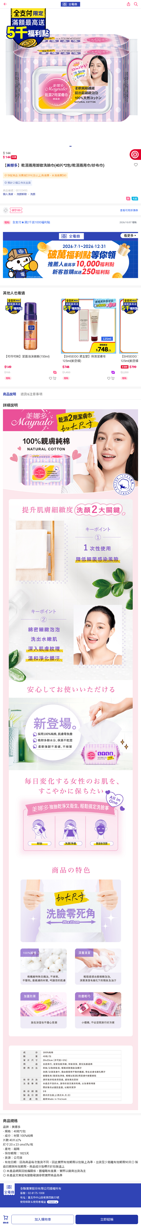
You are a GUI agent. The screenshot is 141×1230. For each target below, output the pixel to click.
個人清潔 (8, 194)
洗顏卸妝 (22, 194)
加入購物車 (43, 1219)
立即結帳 (106, 1219)
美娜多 (12, 165)
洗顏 (32, 194)
